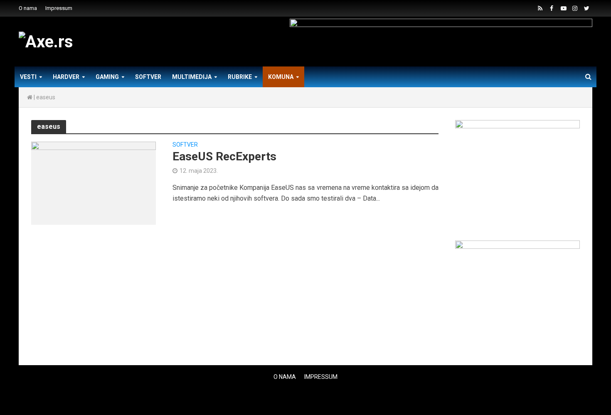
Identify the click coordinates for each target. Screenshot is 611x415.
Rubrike (240, 77)
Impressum (58, 8)
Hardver (66, 77)
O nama (28, 8)
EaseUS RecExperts (224, 156)
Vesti (28, 77)
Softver (148, 77)
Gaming (107, 77)
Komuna (280, 77)
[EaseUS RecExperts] (93, 183)
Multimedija (192, 77)
